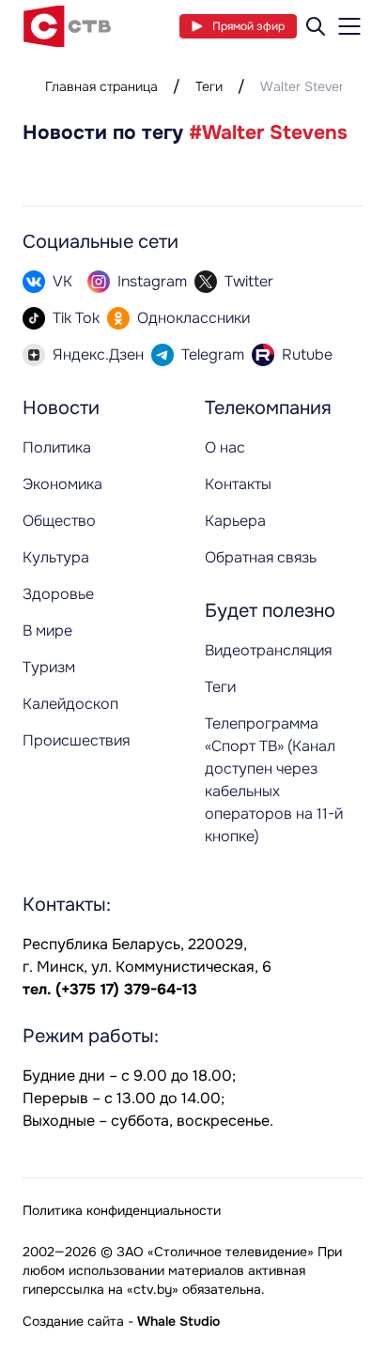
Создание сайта (73, 1321)
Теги (209, 86)
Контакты (238, 484)
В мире (47, 630)
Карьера (235, 520)
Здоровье (58, 594)
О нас (225, 447)
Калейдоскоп (70, 704)
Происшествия (76, 740)
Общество (59, 520)
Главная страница (101, 86)
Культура (56, 557)
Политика (57, 447)
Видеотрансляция (268, 650)
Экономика (62, 484)
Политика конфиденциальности (122, 1210)
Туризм (49, 667)
